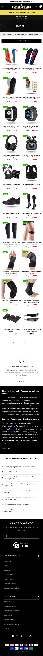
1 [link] (13, 343)
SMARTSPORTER (24, 652)
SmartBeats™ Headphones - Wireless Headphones (11, 156)
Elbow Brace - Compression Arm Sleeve (11, 301)
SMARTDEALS (7, 34)
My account (8, 615)
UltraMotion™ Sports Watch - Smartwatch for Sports (11, 127)
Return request (9, 579)
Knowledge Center (10, 606)
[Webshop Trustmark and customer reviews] (20, 545)
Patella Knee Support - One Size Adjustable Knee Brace (31, 243)
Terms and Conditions (11, 624)
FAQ (5, 565)
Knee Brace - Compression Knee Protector (31, 272)
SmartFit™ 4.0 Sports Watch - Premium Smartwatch (31, 127)
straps (13, 429)
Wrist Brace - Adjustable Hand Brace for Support (11, 272)
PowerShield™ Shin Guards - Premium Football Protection (11, 243)
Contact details (9, 620)
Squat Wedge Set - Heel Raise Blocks (11, 330)
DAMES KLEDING (21, 34)
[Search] (36, 6)
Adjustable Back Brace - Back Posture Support (11, 185)
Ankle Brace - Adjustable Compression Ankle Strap (31, 301)
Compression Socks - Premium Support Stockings (31, 214)
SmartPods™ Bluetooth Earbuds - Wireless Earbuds (31, 156)
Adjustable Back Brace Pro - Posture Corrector (31, 185)
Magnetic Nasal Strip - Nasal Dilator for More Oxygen (31, 98)
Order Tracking (9, 574)
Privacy (6, 628)
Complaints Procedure (11, 610)
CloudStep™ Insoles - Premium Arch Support (11, 98)
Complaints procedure (11, 588)
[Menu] (2, 6)
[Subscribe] (36, 536)
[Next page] (29, 342)
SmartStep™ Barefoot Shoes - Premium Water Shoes (11, 214)
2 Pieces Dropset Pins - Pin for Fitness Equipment (31, 330)
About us (7, 602)
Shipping (7, 570)
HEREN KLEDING (35, 34)
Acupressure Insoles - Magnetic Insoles (31, 69)
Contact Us (8, 561)
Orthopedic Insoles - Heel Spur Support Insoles (11, 69)
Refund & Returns (10, 583)
